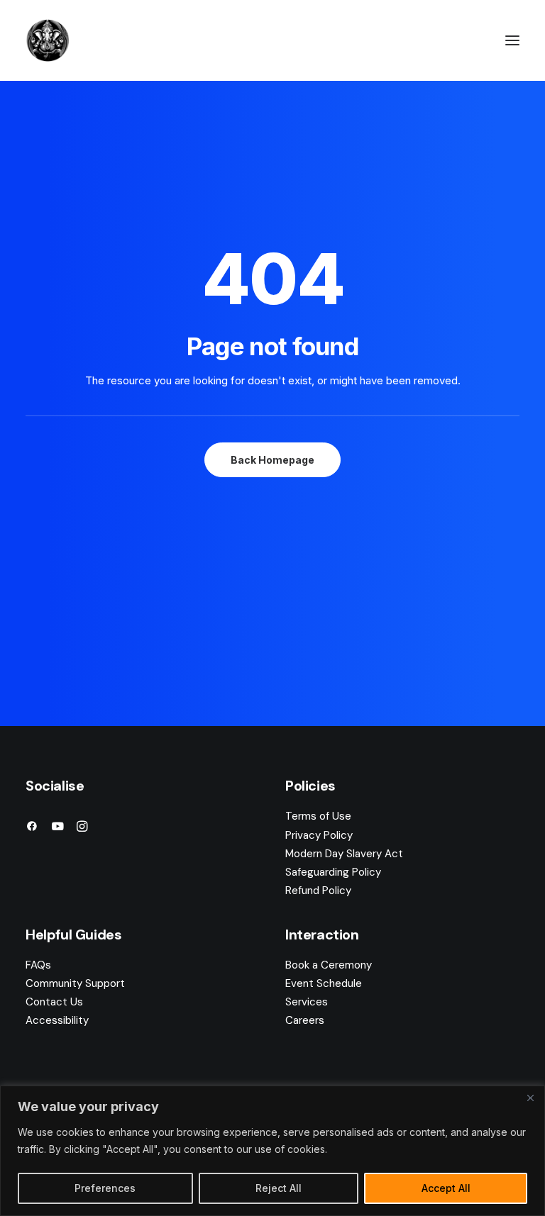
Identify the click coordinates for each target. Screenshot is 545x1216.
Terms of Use (318, 816)
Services (306, 1002)
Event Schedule (323, 983)
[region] (272, 1151)
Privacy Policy (319, 835)
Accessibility (57, 1020)
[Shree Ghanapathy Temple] (48, 40)
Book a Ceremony (328, 965)
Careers (304, 1020)
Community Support (75, 983)
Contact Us (54, 1002)
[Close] (530, 1097)
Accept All (446, 1188)
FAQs (38, 965)
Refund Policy (318, 890)
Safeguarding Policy (333, 872)
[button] (512, 40)
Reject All (278, 1188)
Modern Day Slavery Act (344, 854)
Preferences (105, 1188)
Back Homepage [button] (272, 460)
